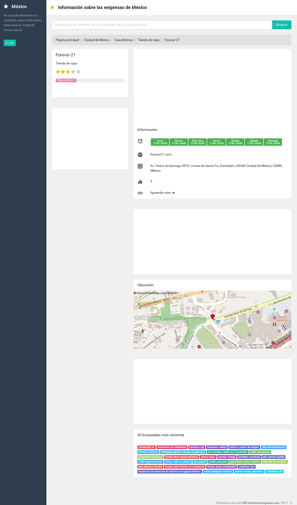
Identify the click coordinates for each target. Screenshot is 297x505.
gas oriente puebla (273, 456)
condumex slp (274, 471)
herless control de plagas (244, 447)
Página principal (67, 40)
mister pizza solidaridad (221, 466)
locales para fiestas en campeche (184, 466)
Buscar (281, 24)
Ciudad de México (96, 40)
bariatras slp (196, 447)
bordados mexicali (249, 456)
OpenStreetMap (148, 293)
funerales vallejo (216, 447)
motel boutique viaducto (218, 471)
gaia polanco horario (150, 466)
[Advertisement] (90, 136)
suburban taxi (247, 466)
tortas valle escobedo (177, 461)
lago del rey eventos (275, 461)
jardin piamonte (218, 461)
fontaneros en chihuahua (172, 447)
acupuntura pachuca (150, 456)
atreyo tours (208, 456)
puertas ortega (226, 456)
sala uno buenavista (273, 447)
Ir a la (10, 42)
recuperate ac (147, 447)
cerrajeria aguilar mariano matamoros (183, 452)
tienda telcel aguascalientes (181, 456)
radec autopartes (260, 452)
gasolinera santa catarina (245, 461)
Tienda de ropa (148, 40)
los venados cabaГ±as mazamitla (227, 452)
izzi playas (200, 461)
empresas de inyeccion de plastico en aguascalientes (170, 471)
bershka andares (148, 452)
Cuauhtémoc (123, 40)
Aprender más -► (162, 192)
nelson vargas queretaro (249, 471)
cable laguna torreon (150, 461)
